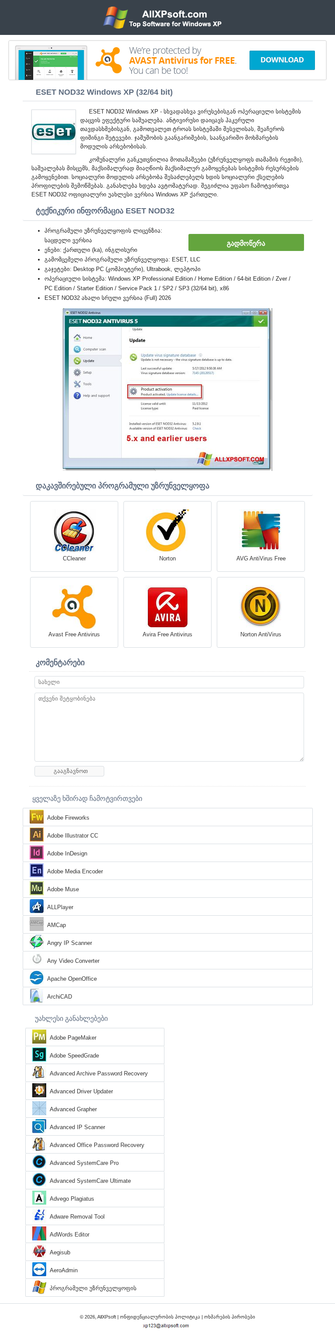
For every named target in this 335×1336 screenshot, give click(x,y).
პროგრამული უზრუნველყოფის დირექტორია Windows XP (93, 1289)
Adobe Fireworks (68, 817)
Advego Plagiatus (72, 1198)
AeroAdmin (64, 1270)
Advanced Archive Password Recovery (99, 1073)
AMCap (56, 925)
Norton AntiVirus (260, 634)
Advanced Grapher (73, 1109)
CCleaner (74, 558)
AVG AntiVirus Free (261, 558)
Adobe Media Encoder (75, 871)
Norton (167, 558)
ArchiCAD (59, 996)
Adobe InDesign (67, 853)
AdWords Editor (69, 1234)
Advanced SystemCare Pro (84, 1163)
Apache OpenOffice (72, 978)
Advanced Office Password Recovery (97, 1145)
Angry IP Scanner (69, 943)
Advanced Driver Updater (81, 1091)
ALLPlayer (60, 907)
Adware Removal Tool (77, 1216)
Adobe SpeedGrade (74, 1055)
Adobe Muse (63, 889)
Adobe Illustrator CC (72, 835)
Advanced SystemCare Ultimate (90, 1181)
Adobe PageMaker (73, 1037)
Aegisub (60, 1252)
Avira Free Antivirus (167, 634)
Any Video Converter (73, 961)
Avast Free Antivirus (74, 634)
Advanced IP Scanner (77, 1127)
